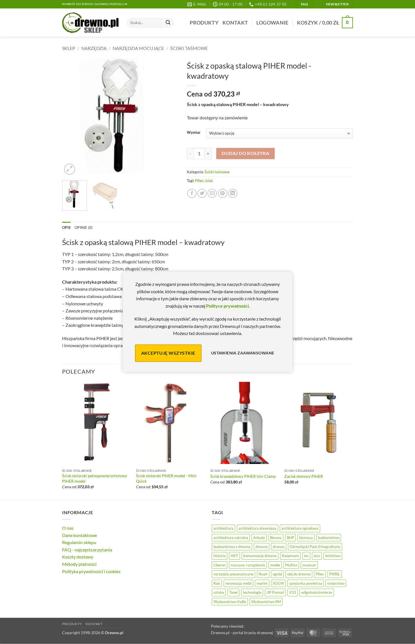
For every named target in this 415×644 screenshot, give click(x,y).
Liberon (219, 565)
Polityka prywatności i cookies (91, 571)
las (306, 555)
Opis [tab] (66, 227)
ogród (277, 574)
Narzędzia (94, 48)
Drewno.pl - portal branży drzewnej (242, 632)
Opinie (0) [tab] (84, 227)
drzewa (279, 546)
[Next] (169, 117)
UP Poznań (275, 592)
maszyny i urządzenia (248, 565)
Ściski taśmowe (189, 48)
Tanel (233, 592)
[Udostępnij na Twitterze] (202, 193)
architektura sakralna (230, 537)
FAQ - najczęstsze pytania (87, 549)
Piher (199, 180)
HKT (234, 555)
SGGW (278, 583)
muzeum (309, 565)
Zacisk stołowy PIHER (303, 476)
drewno (261, 546)
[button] (272, 22)
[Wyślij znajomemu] (212, 193)
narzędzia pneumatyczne (233, 574)
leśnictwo (332, 555)
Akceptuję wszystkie (168, 353)
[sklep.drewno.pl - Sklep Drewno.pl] (90, 23)
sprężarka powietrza (305, 583)
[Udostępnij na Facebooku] (191, 193)
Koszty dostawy (77, 556)
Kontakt (235, 23)
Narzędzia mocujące (138, 48)
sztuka (218, 592)
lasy (317, 555)
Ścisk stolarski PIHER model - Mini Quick (166, 478)
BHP (290, 537)
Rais (216, 583)
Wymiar (193, 133)
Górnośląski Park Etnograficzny (315, 546)
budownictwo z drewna (231, 546)
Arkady (259, 537)
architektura (223, 528)
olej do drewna (299, 574)
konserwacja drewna (260, 555)
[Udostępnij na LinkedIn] (232, 193)
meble (275, 565)
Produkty (204, 23)
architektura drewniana (257, 528)
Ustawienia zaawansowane (242, 353)
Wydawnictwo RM (266, 601)
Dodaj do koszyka (245, 153)
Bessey (276, 537)
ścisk (209, 180)
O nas (67, 528)
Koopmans (290, 555)
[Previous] (71, 117)
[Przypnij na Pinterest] (222, 193)
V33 (292, 592)
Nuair (263, 574)
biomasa (306, 537)
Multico (291, 565)
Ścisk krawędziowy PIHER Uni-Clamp (243, 476)
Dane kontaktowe (79, 535)
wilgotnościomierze (316, 592)
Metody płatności (79, 564)
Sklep (68, 48)
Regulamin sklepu (79, 542)
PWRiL (334, 574)
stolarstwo (335, 583)
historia (219, 555)
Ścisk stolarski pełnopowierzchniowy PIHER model (94, 478)
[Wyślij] (168, 23)
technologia (252, 592)
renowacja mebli (238, 583)
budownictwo (328, 537)
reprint (262, 583)
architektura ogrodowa (299, 528)
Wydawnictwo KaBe (229, 601)
